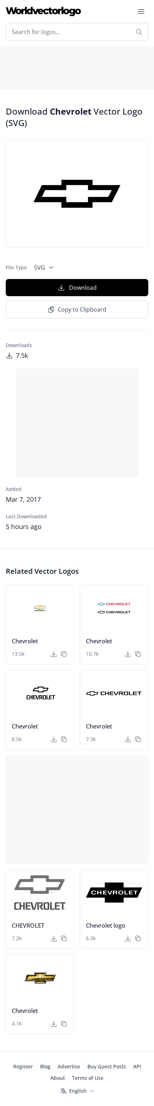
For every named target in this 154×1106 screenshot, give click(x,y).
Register (23, 1066)
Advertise (69, 1066)
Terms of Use (88, 1077)
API (137, 1066)
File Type (16, 267)
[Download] (53, 654)
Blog (45, 1066)
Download (83, 288)
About (57, 1077)
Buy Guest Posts (106, 1066)
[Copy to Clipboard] (63, 654)
